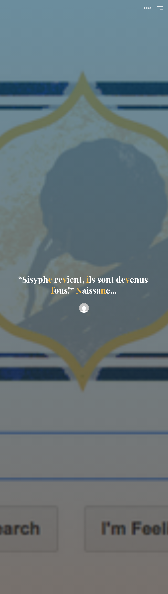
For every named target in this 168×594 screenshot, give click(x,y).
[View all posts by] (84, 308)
